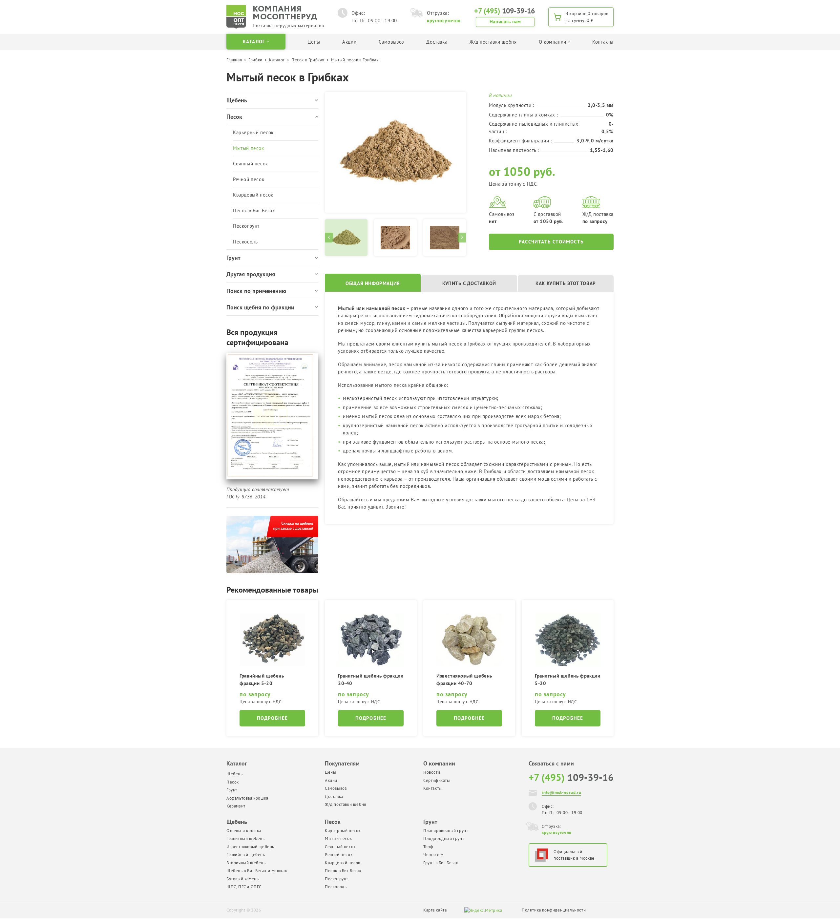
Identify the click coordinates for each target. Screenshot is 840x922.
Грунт (231, 790)
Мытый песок (248, 148)
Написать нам (505, 21)
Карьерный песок (253, 132)
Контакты (603, 42)
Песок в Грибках (308, 60)
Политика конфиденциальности (554, 910)
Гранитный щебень (245, 838)
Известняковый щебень (250, 846)
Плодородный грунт (443, 838)
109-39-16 (504, 10)
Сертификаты (436, 780)
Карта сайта (435, 910)
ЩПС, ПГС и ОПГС (244, 887)
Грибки (255, 60)
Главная (234, 60)
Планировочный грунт (445, 830)
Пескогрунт (246, 226)
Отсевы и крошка (243, 830)
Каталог (277, 60)
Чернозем (433, 854)
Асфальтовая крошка (247, 798)
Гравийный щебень (245, 854)
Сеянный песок (250, 163)
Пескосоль (245, 242)
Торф (428, 846)
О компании (439, 763)
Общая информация (373, 283)
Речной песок (248, 179)
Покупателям (342, 763)
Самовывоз (391, 42)
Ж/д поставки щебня (493, 42)
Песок (232, 782)
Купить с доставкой (469, 283)
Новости (431, 772)
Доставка (436, 42)
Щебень (234, 774)
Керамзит (235, 806)
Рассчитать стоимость (551, 242)
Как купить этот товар (566, 283)
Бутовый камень (242, 879)
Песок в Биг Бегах (254, 210)
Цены (313, 42)
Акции (349, 42)
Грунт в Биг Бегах (440, 863)
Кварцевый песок (253, 195)
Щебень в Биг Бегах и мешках (256, 870)
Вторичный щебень (246, 863)
